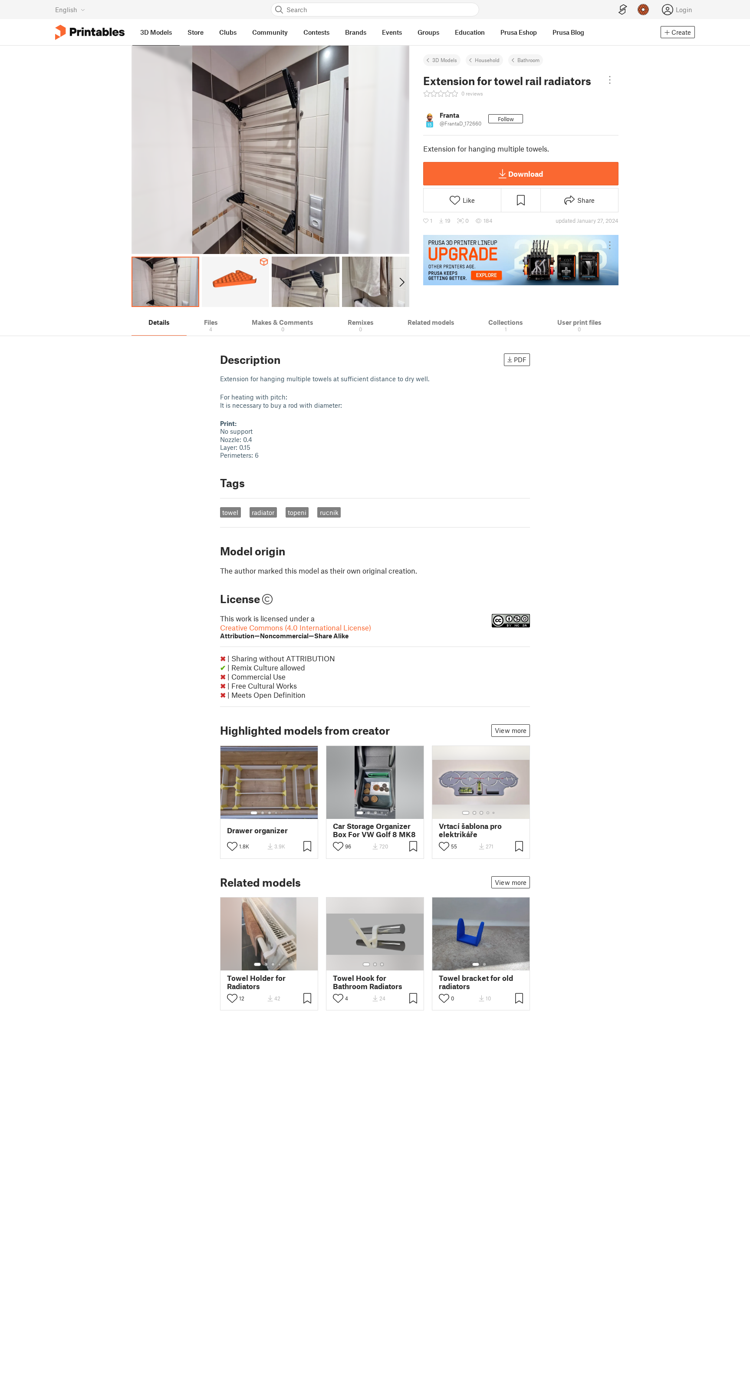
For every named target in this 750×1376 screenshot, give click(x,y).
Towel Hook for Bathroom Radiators (367, 982)
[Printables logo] (90, 32)
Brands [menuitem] (355, 32)
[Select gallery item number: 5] (282, 813)
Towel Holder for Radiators (256, 982)
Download (525, 173)
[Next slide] (401, 282)
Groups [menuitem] (428, 32)
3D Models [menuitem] (156, 32)
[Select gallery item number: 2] (262, 813)
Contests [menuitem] (316, 32)
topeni (297, 512)
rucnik (329, 512)
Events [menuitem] (392, 32)
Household (487, 60)
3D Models (444, 60)
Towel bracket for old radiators (476, 982)
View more (510, 730)
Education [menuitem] (470, 32)
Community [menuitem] (270, 32)
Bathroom (528, 60)
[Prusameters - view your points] (643, 9)
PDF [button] (520, 359)
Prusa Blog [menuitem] (568, 32)
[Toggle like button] (232, 846)
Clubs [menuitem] (228, 32)
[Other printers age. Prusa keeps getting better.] (520, 260)
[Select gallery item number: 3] (269, 813)
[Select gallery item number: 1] (253, 813)
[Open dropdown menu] (609, 80)
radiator (263, 512)
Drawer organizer (257, 830)
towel (230, 512)
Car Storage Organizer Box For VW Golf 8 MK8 (374, 830)
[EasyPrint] (622, 9)
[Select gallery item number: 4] (276, 813)
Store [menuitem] (196, 32)
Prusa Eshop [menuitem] (518, 32)
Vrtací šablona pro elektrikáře (470, 830)
